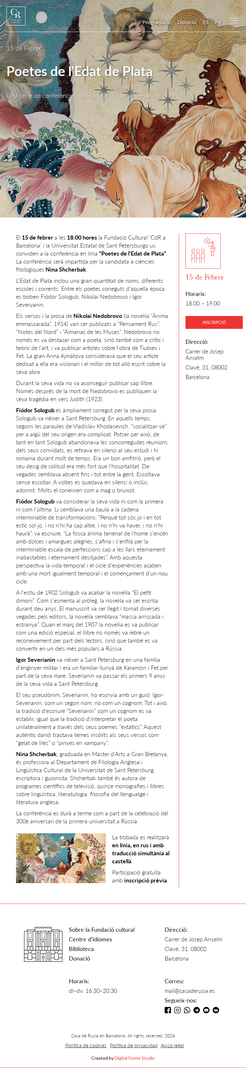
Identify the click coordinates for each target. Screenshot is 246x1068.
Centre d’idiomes (90, 939)
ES (206, 22)
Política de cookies (86, 1045)
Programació (157, 22)
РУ (218, 22)
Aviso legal (172, 1045)
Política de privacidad (134, 1045)
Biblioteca (81, 948)
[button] (234, 20)
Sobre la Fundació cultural (102, 929)
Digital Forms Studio (135, 1058)
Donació (186, 22)
